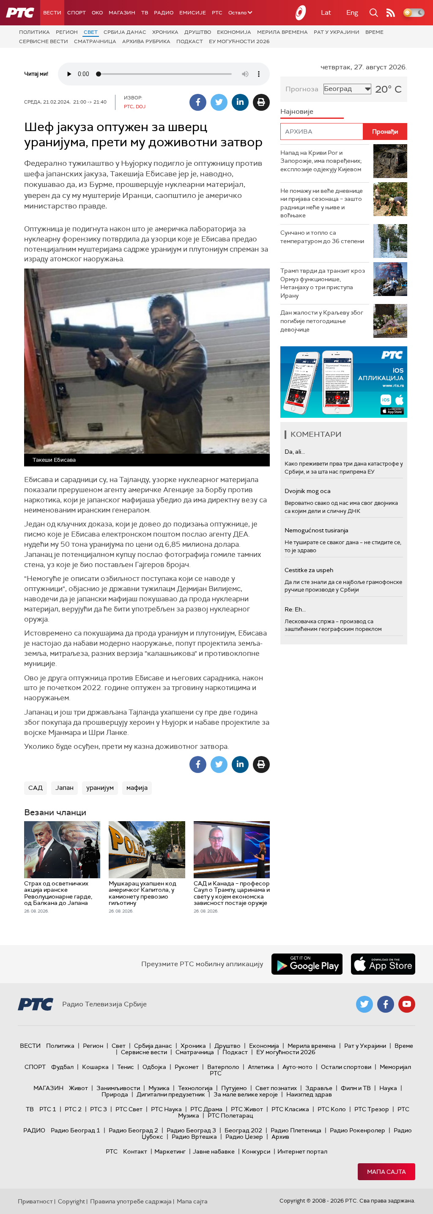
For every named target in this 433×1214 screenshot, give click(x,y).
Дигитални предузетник (171, 1094)
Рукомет (187, 1067)
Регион (67, 32)
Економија (234, 32)
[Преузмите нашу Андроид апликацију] (307, 964)
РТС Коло (332, 1109)
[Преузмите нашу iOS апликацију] (383, 964)
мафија (137, 788)
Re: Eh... (295, 609)
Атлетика (261, 1067)
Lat (326, 12)
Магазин (122, 12)
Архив (280, 1136)
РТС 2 (73, 1109)
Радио (163, 12)
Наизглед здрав (309, 1094)
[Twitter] (219, 102)
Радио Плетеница (296, 1130)
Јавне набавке (214, 1151)
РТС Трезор (371, 1109)
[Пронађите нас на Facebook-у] (385, 1004)
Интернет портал (302, 1151)
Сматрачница (95, 41)
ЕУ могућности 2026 (239, 41)
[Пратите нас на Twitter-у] (364, 1004)
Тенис (125, 1067)
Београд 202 (243, 1130)
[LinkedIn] (240, 102)
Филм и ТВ (356, 1088)
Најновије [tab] (296, 111)
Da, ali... (295, 451)
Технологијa (195, 1088)
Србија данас (125, 32)
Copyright (71, 1201)
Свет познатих (276, 1088)
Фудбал (62, 1067)
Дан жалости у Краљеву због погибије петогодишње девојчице (321, 321)
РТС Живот (247, 1109)
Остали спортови (346, 1067)
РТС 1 (47, 1109)
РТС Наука (166, 1109)
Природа (114, 1094)
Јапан (64, 788)
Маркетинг (170, 1151)
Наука (388, 1088)
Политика (34, 32)
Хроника (165, 32)
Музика (159, 1088)
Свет (91, 32)
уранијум (100, 788)
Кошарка (95, 1067)
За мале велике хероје (246, 1094)
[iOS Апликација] (343, 382)
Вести (52, 12)
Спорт (76, 12)
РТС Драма (206, 1109)
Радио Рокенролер (357, 1130)
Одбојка (154, 1067)
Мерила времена (282, 32)
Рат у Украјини (336, 32)
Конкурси (256, 1151)
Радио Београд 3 (191, 1130)
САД (35, 788)
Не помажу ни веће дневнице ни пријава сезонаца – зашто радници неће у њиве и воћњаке (321, 203)
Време (374, 32)
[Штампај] (261, 102)
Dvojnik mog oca (308, 491)
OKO (97, 12)
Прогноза (301, 89)
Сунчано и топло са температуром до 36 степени (322, 237)
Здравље (318, 1088)
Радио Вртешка (194, 1136)
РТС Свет (129, 1109)
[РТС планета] (301, 12)
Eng (352, 12)
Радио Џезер (244, 1136)
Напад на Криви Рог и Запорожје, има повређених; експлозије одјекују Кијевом (321, 161)
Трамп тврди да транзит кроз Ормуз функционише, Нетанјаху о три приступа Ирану (322, 283)
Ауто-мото (297, 1067)
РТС (217, 12)
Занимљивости (118, 1088)
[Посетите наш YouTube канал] (406, 1004)
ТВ (144, 12)
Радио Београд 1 (75, 1130)
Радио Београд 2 (133, 1130)
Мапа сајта (386, 1172)
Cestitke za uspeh (309, 570)
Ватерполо (223, 1067)
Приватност (35, 1201)
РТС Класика (290, 1109)
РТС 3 (98, 1109)
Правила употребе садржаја (131, 1201)
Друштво (197, 32)
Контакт (135, 1151)
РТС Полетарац (230, 1115)
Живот (78, 1088)
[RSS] (390, 12)
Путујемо (234, 1088)
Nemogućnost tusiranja (316, 530)
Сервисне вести (43, 41)
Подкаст (189, 41)
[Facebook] (197, 102)
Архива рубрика (146, 41)
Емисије (192, 12)
